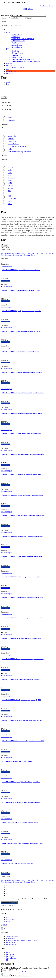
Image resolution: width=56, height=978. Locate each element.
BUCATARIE (10, 65)
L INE (9, 201)
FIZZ (9, 196)
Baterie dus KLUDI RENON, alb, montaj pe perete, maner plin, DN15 (21, 700)
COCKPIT (11, 186)
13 (7, 893)
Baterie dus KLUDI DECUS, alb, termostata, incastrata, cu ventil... (21, 331)
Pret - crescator (49, 253)
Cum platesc (10, 956)
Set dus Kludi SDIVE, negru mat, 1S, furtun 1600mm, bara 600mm (21, 802)
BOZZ (10, 183)
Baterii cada (15, 37)
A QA (9, 175)
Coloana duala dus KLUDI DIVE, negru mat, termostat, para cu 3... (21, 822)
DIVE (9, 191)
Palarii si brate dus (18, 57)
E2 (8, 193)
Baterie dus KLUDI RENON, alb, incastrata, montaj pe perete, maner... (22, 638)
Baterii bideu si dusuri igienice (22, 39)
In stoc (10, 118)
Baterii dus (15, 51)
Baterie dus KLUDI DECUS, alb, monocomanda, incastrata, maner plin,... (23, 454)
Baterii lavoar (16, 35)
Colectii (8, 69)
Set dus (10, 149)
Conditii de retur (11, 944)
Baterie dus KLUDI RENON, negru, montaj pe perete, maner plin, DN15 (22, 720)
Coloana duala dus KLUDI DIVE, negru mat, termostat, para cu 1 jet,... (22, 843)
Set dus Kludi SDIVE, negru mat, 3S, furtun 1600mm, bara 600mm (21, 782)
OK (4, 97)
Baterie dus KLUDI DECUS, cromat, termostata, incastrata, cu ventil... (22, 372)
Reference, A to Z (18, 255)
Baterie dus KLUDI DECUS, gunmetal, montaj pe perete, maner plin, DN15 (23, 515)
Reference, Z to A (29, 255)
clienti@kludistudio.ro (22, 972)
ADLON (10, 167)
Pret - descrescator (7, 255)
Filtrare (4, 245)
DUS (8, 49)
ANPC (8, 917)
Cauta (29, 18)
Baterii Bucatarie (17, 67)
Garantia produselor (12, 942)
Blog (7, 960)
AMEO (10, 173)
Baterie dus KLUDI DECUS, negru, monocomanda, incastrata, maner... (22, 474)
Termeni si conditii (12, 936)
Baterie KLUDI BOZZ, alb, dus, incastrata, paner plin (17, 863)
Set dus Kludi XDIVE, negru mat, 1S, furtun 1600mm (17, 761)
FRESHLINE (12, 199)
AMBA (10, 170)
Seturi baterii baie (18, 41)
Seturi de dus (16, 55)
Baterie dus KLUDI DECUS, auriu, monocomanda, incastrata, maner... (22, 433)
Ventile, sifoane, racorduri (21, 43)
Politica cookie (10, 938)
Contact (8, 952)
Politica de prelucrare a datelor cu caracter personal (21, 940)
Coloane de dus (17, 53)
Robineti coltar (16, 47)
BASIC (10, 180)
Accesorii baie (16, 45)
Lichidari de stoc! (11, 71)
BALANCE (11, 178)
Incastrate (9, 63)
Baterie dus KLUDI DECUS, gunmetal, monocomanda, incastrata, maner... (23, 392)
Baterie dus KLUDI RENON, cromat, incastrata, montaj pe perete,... (21, 679)
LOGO (10, 204)
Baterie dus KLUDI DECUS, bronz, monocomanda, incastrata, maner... (22, 413)
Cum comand (10, 954)
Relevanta (17, 253)
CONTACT (10, 73)
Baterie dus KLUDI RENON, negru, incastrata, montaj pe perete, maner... (22, 659)
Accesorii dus (12, 136)
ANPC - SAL (10, 919)
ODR (8, 921)
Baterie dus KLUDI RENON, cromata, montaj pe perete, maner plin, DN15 (23, 740)
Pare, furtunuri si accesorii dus (22, 59)
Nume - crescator (26, 253)
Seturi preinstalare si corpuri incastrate (25, 61)
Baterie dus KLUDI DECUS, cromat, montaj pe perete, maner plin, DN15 (22, 618)
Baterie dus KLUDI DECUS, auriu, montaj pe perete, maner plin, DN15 (22, 556)
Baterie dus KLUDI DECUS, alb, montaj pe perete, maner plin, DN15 (21, 577)
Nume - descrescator (38, 253)
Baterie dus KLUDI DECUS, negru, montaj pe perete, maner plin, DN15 (22, 597)
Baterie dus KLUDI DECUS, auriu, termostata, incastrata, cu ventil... (21, 311)
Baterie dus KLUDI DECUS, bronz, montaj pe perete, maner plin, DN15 (22, 536)
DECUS (10, 188)
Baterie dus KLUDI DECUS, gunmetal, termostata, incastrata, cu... (21, 270)
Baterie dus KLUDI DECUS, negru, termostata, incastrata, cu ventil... (21, 351)
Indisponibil (11, 120)
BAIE (8, 33)
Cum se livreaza (11, 958)
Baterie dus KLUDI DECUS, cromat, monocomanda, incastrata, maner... (22, 495)
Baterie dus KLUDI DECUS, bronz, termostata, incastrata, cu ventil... (21, 290)
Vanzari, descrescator (7, 253)
